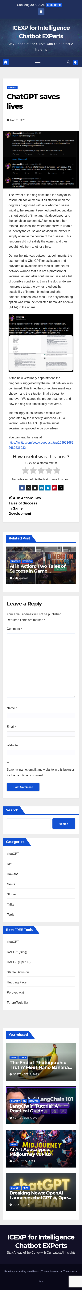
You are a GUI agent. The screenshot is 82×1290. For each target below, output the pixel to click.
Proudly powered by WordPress (22, 1271)
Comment (14, 628)
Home (41, 1281)
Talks (10, 904)
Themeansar (70, 1271)
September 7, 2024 (26, 1117)
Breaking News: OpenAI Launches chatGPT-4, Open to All (40, 1197)
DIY (9, 864)
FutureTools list (17, 1002)
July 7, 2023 (21, 1204)
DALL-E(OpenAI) (19, 962)
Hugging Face (17, 982)
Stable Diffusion (18, 972)
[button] (68, 62)
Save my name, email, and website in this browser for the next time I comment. (40, 772)
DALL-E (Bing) (17, 952)
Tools (10, 914)
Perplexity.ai (15, 992)
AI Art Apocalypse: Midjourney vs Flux (30, 1152)
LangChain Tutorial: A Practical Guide (34, 1108)
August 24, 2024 (24, 1161)
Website (12, 745)
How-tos (12, 874)
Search (12, 810)
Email (11, 726)
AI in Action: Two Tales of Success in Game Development (38, 571)
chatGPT (15, 561)
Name (12, 708)
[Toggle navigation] (38, 62)
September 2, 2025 (26, 1074)
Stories (12, 87)
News (11, 884)
